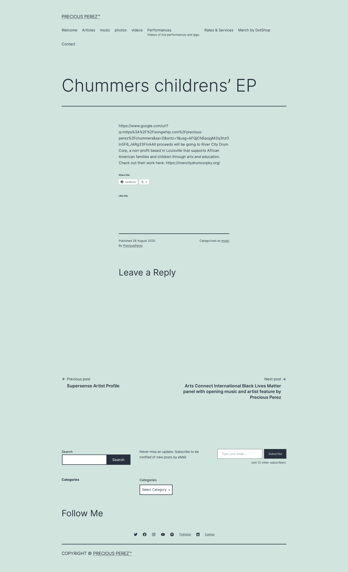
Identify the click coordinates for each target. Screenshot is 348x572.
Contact (68, 44)
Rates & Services (218, 30)
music (105, 30)
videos (137, 30)
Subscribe (275, 454)
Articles (88, 30)
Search (67, 452)
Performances (173, 32)
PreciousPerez (133, 245)
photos (121, 30)
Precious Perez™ (81, 16)
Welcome (69, 30)
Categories (148, 480)
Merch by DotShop (254, 30)
